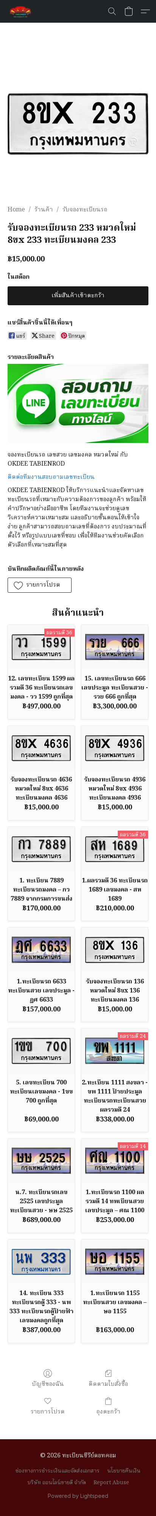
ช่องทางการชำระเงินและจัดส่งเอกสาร (58, 1471)
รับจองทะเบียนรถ (85, 210)
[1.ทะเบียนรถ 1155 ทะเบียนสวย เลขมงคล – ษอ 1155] (114, 1262)
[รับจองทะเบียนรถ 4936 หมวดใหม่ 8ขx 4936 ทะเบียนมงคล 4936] (114, 748)
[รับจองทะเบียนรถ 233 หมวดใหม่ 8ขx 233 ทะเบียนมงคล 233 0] (78, 123)
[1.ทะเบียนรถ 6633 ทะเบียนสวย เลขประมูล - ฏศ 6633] (41, 949)
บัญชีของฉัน (48, 1384)
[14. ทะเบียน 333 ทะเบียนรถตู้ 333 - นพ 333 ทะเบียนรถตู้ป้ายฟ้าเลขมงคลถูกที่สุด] (41, 1262)
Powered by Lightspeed (78, 1496)
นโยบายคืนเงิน (123, 1471)
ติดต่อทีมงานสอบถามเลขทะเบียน (51, 477)
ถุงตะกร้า (108, 1412)
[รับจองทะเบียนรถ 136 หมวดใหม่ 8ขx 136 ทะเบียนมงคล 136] (114, 949)
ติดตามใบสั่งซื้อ (108, 1384)
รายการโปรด (48, 1412)
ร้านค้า (43, 210)
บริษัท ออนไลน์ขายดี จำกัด (56, 1482)
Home (16, 210)
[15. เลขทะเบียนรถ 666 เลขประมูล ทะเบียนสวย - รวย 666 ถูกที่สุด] (114, 647)
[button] (21, 11)
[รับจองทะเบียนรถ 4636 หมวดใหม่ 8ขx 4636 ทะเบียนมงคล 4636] (41, 748)
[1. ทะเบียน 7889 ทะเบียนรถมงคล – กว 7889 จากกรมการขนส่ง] (41, 849)
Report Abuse (111, 1482)
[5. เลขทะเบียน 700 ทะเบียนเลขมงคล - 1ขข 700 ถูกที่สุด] (41, 1050)
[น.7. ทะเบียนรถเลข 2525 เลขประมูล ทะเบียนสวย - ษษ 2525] (41, 1161)
